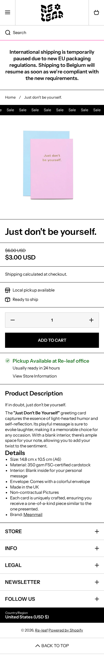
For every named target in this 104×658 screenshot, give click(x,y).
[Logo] (52, 12)
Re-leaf (41, 630)
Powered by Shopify (65, 630)
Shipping (13, 274)
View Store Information (35, 376)
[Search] (5, 32)
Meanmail (32, 514)
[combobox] (52, 32)
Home (10, 97)
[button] (96, 12)
